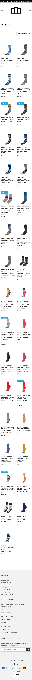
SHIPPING (4, 587)
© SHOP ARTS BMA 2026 (16, 658)
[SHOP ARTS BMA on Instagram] (17, 664)
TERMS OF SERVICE (7, 594)
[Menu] (2, 10)
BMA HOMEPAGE (6, 585)
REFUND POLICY (6, 589)
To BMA (3, 1)
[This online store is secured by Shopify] (16, 676)
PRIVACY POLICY (6, 592)
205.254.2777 (4, 609)
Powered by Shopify (16, 660)
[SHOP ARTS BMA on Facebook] (14, 664)
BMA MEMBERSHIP (6, 582)
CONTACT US (5, 580)
